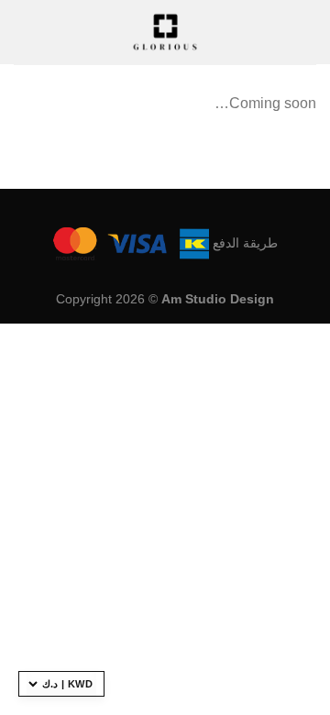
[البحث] (309, 32)
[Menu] (25, 31)
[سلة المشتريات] (280, 32)
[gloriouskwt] (165, 31)
